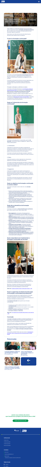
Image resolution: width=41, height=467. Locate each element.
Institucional (7, 437)
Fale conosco (6, 452)
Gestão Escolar (9, 14)
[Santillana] (16, 430)
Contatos (6, 449)
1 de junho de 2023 (25, 355)
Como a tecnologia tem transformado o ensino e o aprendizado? (27, 353)
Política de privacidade (7, 445)
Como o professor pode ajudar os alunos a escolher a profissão (12, 367)
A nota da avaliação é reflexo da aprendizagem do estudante (12, 352)
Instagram (6, 466)
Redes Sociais (7, 462)
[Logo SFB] (20, 2)
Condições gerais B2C (7, 443)
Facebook (6, 464)
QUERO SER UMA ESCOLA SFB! (20, 420)
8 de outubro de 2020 (9, 369)
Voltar (28, 363)
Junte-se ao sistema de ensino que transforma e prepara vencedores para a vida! (20, 415)
